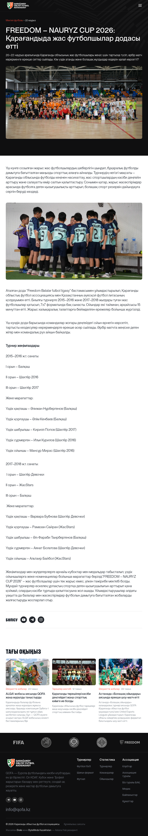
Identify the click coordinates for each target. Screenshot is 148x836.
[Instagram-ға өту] (20, 800)
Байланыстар (130, 794)
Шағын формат (85, 772)
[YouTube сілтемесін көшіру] (23, 619)
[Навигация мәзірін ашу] (140, 5)
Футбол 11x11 (84, 766)
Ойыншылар (107, 779)
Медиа (126, 788)
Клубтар (127, 766)
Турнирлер (106, 766)
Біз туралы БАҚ (131, 782)
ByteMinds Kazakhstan (39, 830)
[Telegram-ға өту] (8, 800)
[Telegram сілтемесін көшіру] (32, 619)
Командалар (107, 772)
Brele (19, 830)
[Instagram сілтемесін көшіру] (41, 619)
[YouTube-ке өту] (14, 800)
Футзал (81, 779)
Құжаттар (127, 801)
